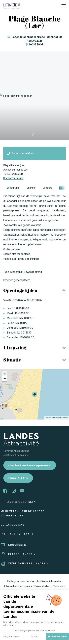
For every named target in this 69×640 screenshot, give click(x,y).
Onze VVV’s (18, 478)
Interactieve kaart (17, 534)
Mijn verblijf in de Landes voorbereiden (23, 513)
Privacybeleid (42, 586)
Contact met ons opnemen (29, 465)
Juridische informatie (48, 581)
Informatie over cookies (18, 586)
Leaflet (48, 418)
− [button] (5, 379)
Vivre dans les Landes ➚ (28, 563)
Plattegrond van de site (20, 581)
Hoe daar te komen (13, 178)
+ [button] (5, 374)
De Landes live (13, 524)
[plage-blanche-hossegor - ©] (34, 95)
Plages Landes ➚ (22, 554)
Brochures (17, 545)
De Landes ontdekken (18, 502)
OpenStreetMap (61, 418)
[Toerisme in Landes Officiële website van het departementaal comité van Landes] (11, 5)
